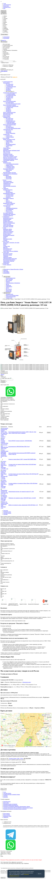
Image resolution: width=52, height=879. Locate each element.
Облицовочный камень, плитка (10, 159)
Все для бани (6, 138)
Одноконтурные (9, 194)
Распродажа (6, 5)
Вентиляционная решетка (9, 259)
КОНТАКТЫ (6, 273)
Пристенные (9, 170)
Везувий (8, 191)
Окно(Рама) (6, 149)
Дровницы (5, 256)
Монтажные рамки (7, 238)
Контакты (5, 797)
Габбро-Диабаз (9, 141)
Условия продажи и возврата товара (11, 794)
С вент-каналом (9, 204)
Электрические (6, 184)
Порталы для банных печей (9, 157)
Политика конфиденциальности (10, 805)
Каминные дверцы (7, 229)
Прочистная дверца (7, 232)
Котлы (4, 179)
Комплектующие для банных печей (11, 150)
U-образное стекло (10, 167)
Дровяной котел (7, 183)
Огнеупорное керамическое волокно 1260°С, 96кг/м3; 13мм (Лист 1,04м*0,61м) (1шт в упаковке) (22, 432)
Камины (5, 161)
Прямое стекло (9, 165)
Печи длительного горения (9, 105)
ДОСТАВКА (6, 271)
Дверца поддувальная (8, 231)
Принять (40, 873)
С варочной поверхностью (12, 106)
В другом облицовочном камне (13, 103)
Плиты (4, 237)
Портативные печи (7, 248)
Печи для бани (6, 116)
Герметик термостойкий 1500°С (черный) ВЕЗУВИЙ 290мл (22, 459)
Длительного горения (8, 182)
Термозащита (6, 216)
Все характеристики (5, 413)
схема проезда (4, 71)
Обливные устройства (8, 155)
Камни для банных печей (9, 139)
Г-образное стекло (10, 166)
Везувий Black (9, 192)
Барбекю (5, 243)
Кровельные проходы (8, 218)
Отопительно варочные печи (10, 92)
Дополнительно (7, 205)
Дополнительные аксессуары (10, 258)
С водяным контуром (11, 86)
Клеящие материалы (8, 221)
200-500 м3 (8, 100)
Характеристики (7, 511)
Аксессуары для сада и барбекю (10, 251)
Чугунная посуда (7, 250)
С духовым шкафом (10, 94)
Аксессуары (9, 178)
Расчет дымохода (7, 264)
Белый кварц (9, 140)
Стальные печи (9, 85)
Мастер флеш (9, 202)
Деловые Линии (12, 758)
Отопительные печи (8, 81)
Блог (4, 8)
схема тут (15, 77)
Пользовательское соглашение (10, 804)
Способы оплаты (7, 513)
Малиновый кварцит (11, 144)
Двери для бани (6, 148)
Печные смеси (6, 220)
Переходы (8, 197)
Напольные (8, 132)
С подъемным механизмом (12, 164)
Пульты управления (10, 133)
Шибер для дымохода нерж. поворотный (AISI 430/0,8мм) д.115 (23, 505)
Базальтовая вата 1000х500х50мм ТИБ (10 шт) (19, 446)
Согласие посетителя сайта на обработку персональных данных (18, 807)
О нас (4, 3)
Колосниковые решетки (8, 235)
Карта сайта (6, 802)
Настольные (9, 177)
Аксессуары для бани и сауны (10, 156)
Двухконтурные (9, 195)
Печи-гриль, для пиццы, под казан (11, 242)
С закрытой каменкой (11, 123)
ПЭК (18, 758)
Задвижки (5, 236)
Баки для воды (6, 151)
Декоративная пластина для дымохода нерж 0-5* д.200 (21, 491)
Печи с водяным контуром (9, 112)
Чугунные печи (9, 84)
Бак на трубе (9, 210)
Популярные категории (6, 811)
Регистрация (6, 38)
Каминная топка (7, 162)
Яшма (7, 146)
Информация (4, 789)
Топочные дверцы (7, 230)
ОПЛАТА (5, 270)
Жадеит (7, 143)
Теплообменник (9, 209)
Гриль (4, 245)
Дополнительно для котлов (9, 186)
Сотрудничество (7, 4)
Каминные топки (7, 816)
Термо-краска (6, 262)
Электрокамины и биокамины (10, 173)
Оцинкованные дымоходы (9, 214)
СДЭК (21, 758)
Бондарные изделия (7, 154)
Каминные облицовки (8, 168)
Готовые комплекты (7, 189)
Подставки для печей (8, 226)
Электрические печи (8, 129)
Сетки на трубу (6, 152)
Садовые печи (6, 246)
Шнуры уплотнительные (9, 222)
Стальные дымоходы (8, 215)
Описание (5, 510)
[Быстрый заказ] (6, 381)
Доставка (5, 514)
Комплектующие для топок (9, 172)
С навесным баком (10, 122)
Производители (6, 7)
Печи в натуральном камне (9, 101)
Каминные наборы (7, 254)
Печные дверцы (7, 234)
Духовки (5, 240)
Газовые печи (6, 134)
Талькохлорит (9, 145)
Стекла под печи (7, 224)
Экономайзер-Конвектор (11, 208)
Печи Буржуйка (7, 114)
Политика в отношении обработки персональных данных (16, 806)
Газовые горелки (10, 137)
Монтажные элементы (8, 198)
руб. (3, 13)
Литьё (4, 227)
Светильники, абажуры (8, 160)
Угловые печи (9, 87)
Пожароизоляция (7, 219)
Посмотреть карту (27, 682)
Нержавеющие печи (10, 121)
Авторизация (6, 36)
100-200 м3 (8, 90)
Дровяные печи (6, 117)
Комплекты (8, 125)
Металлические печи (8, 113)
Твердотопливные (7, 181)
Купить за (3, 877)
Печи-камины (6, 82)
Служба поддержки (5, 799)
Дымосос (8, 207)
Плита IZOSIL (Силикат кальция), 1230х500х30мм (20, 440)
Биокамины (6, 175)
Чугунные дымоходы (8, 213)
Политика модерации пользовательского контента (14, 809)
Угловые (8, 171)
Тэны (4, 187)
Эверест (2, 374)
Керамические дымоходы (9, 203)
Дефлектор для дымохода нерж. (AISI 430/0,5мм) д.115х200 (22, 497)
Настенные (8, 130)
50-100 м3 (8, 89)
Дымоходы (5, 188)
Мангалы (5, 247)
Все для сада (6, 241)
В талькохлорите (10, 102)
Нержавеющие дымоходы (9, 193)
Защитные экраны (7, 257)
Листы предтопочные (8, 225)
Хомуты (8, 200)
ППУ (7, 199)
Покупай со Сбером (18, 269)
